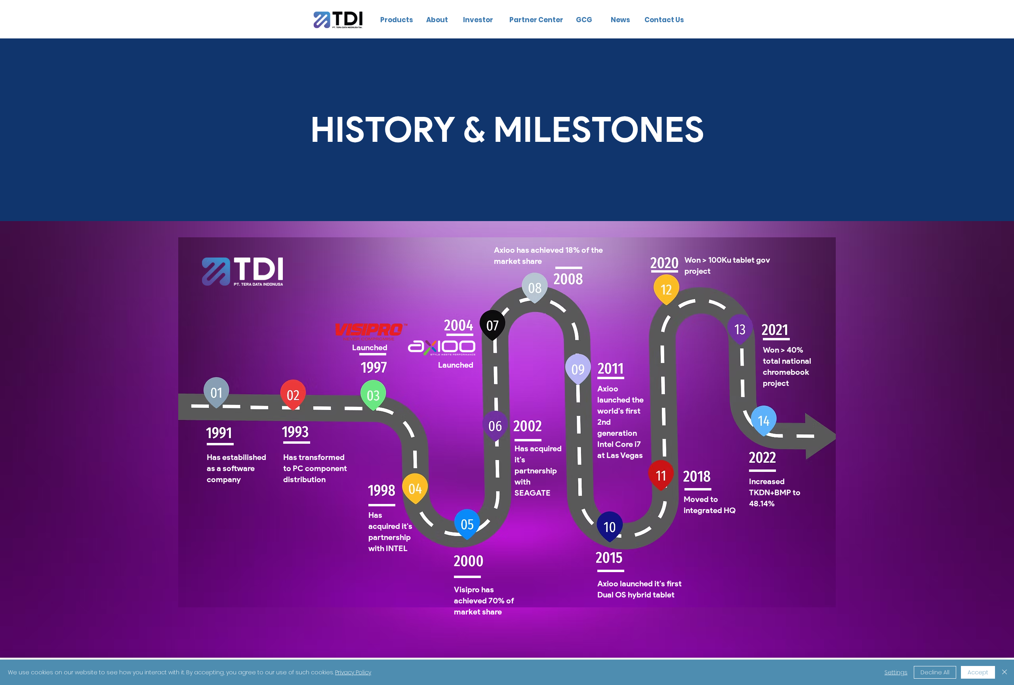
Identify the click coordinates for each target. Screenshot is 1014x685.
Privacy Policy (353, 672)
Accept (978, 672)
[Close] (1004, 672)
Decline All (935, 672)
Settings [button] (895, 672)
